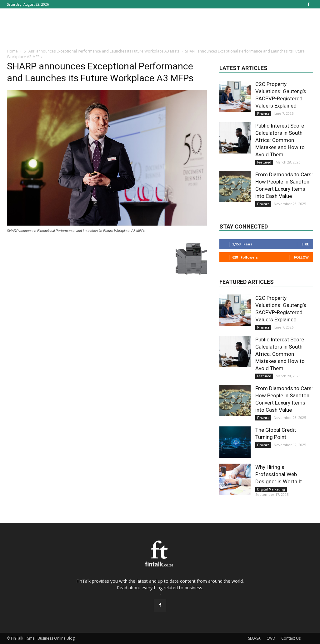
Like (305, 244)
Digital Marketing (271, 489)
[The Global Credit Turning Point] (235, 442)
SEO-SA (254, 638)
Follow (301, 257)
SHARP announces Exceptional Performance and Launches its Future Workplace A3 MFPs (101, 51)
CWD (271, 638)
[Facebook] (308, 4)
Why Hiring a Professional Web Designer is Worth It (278, 474)
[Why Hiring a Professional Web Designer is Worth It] (235, 479)
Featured (264, 162)
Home (12, 51)
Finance (263, 113)
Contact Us (291, 638)
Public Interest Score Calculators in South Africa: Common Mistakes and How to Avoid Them (280, 140)
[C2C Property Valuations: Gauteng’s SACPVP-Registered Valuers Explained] (235, 96)
